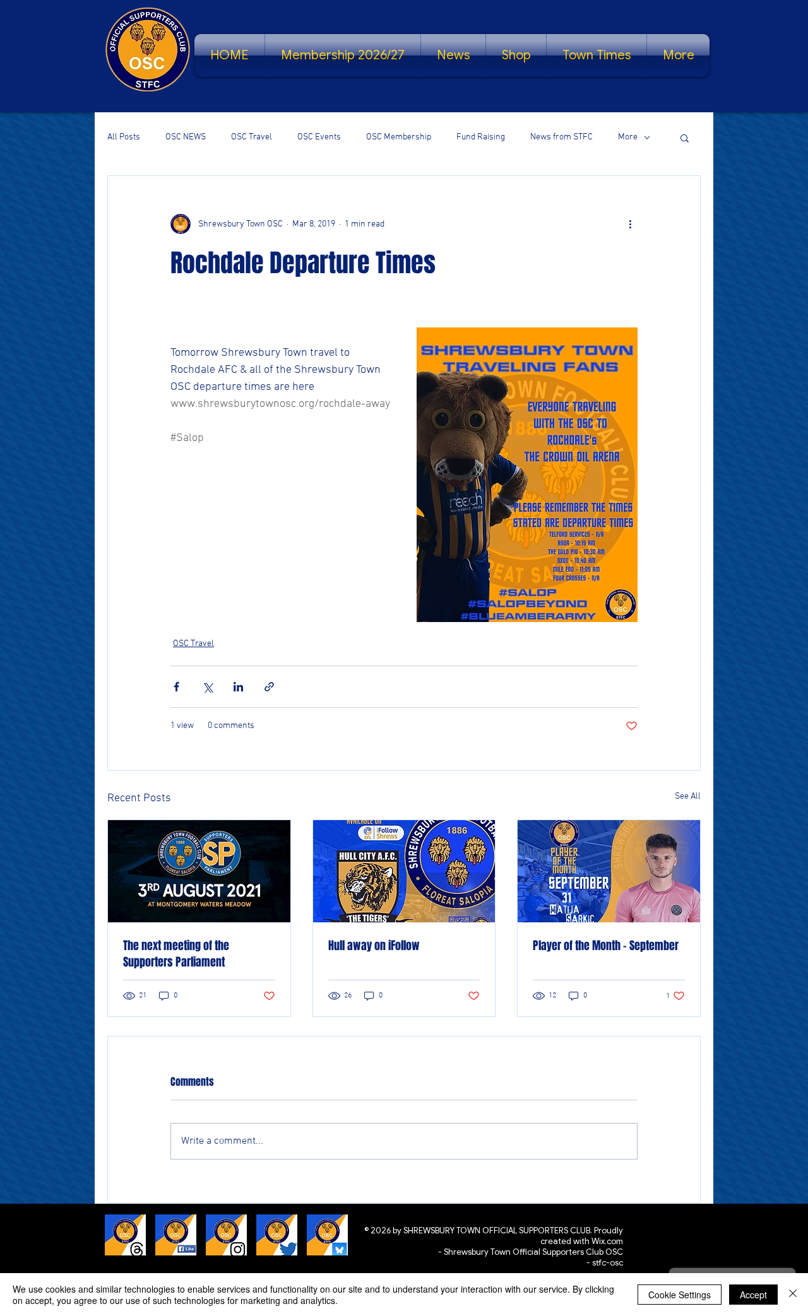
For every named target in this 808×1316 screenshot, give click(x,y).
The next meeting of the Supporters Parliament (176, 953)
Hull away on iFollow (374, 945)
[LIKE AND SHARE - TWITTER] (276, 1234)
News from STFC (561, 137)
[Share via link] (269, 687)
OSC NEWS (185, 137)
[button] (685, 137)
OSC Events (319, 137)
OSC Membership (398, 137)
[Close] (792, 1294)
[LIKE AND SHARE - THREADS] (125, 1234)
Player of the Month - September (606, 945)
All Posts (123, 137)
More (628, 137)
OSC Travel (251, 137)
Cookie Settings (679, 1294)
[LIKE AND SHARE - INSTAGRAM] (226, 1234)
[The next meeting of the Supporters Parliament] (199, 871)
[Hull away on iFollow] (404, 871)
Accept (753, 1294)
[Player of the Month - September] (609, 871)
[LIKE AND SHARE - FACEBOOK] (175, 1234)
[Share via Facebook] (176, 687)
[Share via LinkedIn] (238, 687)
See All (688, 796)
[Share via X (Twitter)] (207, 687)
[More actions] (630, 224)
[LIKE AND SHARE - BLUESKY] (327, 1234)
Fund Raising (480, 137)
